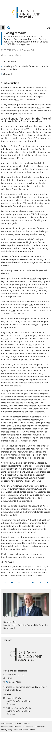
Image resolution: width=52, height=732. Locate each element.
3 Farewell (7, 74)
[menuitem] (2, 27)
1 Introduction (9, 61)
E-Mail (9, 678)
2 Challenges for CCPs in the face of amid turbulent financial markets (25, 68)
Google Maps (14, 682)
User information (21, 729)
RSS (33, 729)
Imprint (26, 723)
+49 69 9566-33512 (15, 674)
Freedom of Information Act (12, 726)
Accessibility (40, 726)
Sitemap (29, 726)
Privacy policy (6, 729)
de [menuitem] (48, 27)
